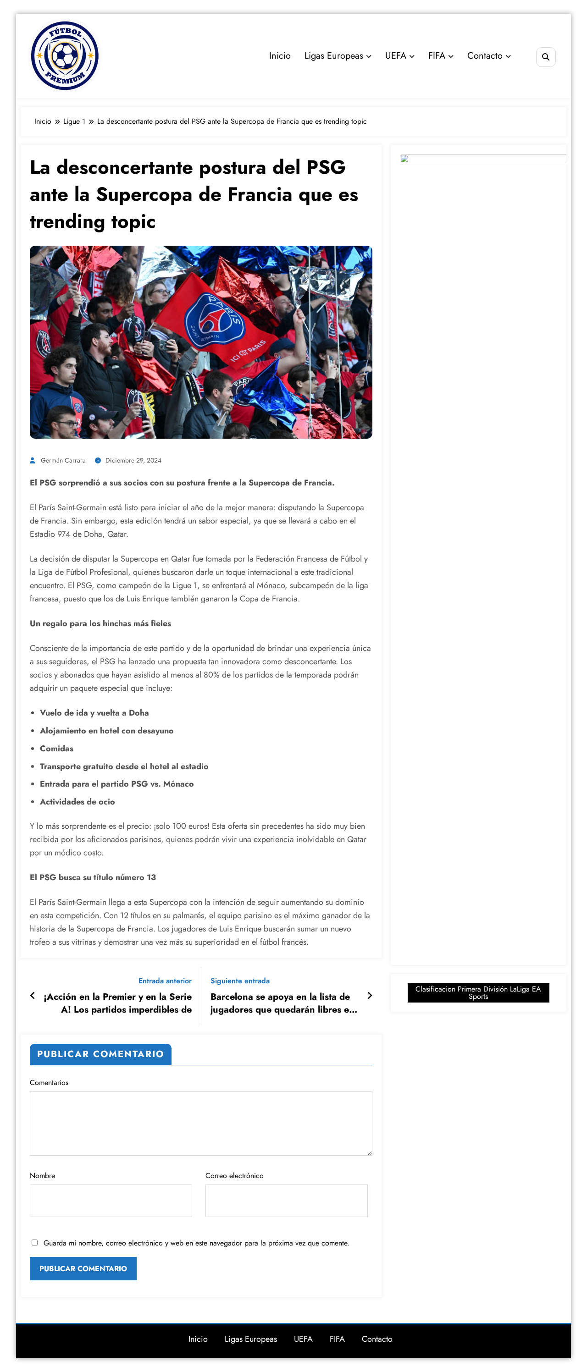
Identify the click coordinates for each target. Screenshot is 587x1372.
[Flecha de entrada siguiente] (369, 996)
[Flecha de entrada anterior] (33, 996)
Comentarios (49, 1082)
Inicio (280, 55)
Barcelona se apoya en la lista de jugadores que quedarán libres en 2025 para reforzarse (282, 1004)
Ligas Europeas (334, 55)
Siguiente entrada (240, 980)
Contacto (485, 55)
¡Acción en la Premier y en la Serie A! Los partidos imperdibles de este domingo (118, 1004)
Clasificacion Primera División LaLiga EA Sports (478, 993)
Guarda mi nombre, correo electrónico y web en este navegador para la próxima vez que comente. (196, 1243)
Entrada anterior (165, 980)
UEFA (395, 55)
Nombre (42, 1175)
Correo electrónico (234, 1175)
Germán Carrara (63, 460)
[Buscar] (546, 57)
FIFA (436, 55)
